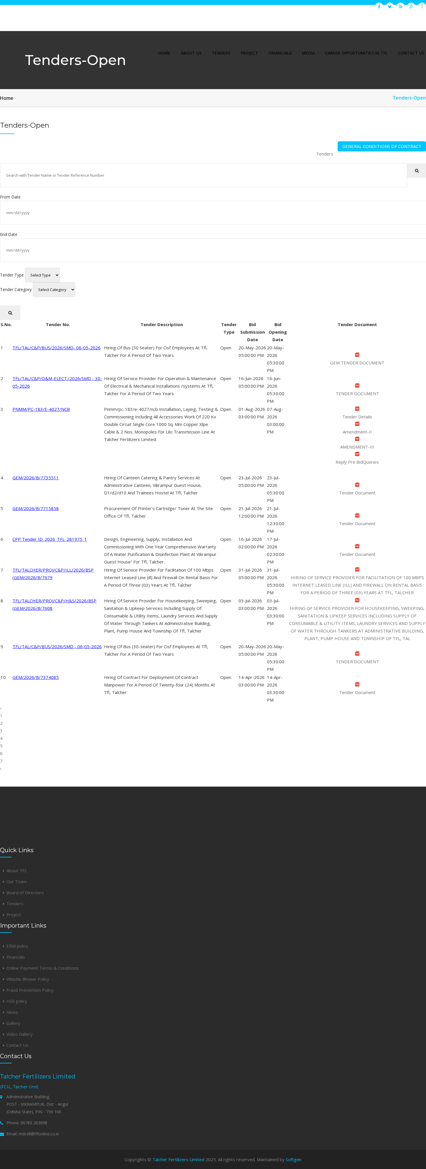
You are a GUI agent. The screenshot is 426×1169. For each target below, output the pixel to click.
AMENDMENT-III (357, 447)
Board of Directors (25, 892)
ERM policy (17, 946)
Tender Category (16, 289)
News (12, 1012)
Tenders (324, 154)
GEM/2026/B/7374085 (35, 677)
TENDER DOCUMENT (357, 393)
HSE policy (16, 1001)
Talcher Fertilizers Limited (178, 1159)
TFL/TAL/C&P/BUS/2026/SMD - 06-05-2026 (57, 646)
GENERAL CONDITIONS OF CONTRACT (381, 146)
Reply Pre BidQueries (357, 462)
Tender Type (12, 275)
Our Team (16, 881)
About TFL (16, 870)
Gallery (13, 1023)
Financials (15, 957)
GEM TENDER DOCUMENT (357, 363)
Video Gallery (19, 1034)
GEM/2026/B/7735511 (35, 477)
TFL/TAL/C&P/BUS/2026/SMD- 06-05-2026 (56, 347)
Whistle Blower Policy (27, 979)
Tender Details (357, 417)
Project (13, 914)
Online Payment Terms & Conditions (42, 968)
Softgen (293, 1159)
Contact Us (17, 1045)
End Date (8, 234)
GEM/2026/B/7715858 (35, 508)
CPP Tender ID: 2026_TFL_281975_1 (49, 539)
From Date (10, 197)
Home (6, 98)
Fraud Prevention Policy (30, 990)
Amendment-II (357, 432)
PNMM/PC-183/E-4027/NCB (41, 409)
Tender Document (357, 493)
